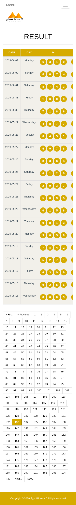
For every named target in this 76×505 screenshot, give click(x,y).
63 (62, 358)
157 (45, 441)
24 (6, 333)
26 (22, 333)
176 (26, 460)
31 (62, 333)
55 (62, 352)
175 (17, 460)
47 (62, 346)
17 (14, 327)
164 (45, 447)
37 (46, 340)
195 (7, 479)
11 (34, 321)
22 (54, 327)
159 (63, 441)
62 (54, 358)
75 (30, 371)
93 (46, 384)
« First (9, 314)
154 (17, 441)
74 (22, 371)
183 (26, 466)
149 (35, 434)
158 (54, 441)
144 (54, 428)
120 (26, 409)
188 (7, 472)
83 (30, 378)
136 (45, 422)
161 (17, 447)
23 (62, 327)
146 (7, 434)
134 (26, 422)
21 (46, 327)
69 (46, 365)
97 (14, 390)
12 (42, 321)
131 (63, 415)
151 (54, 434)
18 (22, 327)
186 (54, 466)
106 (26, 396)
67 (30, 365)
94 (54, 384)
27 (30, 333)
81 (14, 378)
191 (35, 472)
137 (54, 422)
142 (35, 428)
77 (46, 371)
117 (62, 403)
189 (17, 472)
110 (63, 396)
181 (7, 466)
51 (30, 352)
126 (17, 415)
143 (45, 428)
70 (54, 365)
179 (54, 460)
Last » (30, 479)
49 (14, 352)
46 (54, 346)
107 (35, 396)
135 (35, 422)
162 (26, 447)
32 (6, 340)
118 (7, 409)
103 (67, 390)
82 (22, 378)
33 (14, 340)
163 (35, 447)
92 (38, 384)
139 (7, 428)
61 (46, 358)
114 (35, 403)
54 (54, 352)
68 (38, 365)
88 (6, 384)
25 (14, 333)
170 (35, 453)
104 (7, 396)
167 (7, 453)
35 (30, 340)
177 (35, 460)
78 (54, 371)
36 (38, 340)
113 (26, 403)
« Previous (23, 314)
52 (38, 352)
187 (63, 466)
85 (46, 378)
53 (46, 352)
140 (17, 428)
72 (6, 371)
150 (45, 434)
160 (7, 447)
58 (22, 358)
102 (58, 390)
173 (63, 453)
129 (45, 415)
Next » (18, 479)
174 (7, 460)
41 (14, 346)
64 (6, 365)
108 (45, 396)
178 (45, 460)
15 (65, 321)
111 (7, 403)
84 (38, 378)
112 (16, 403)
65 (14, 365)
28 (38, 333)
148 (26, 434)
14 (57, 321)
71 (62, 365)
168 (17, 453)
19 (30, 327)
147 (17, 434)
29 (46, 333)
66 (22, 365)
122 (44, 409)
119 (17, 409)
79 (62, 371)
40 (6, 346)
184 (35, 466)
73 (14, 371)
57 (14, 358)
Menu (10, 5)
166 (63, 447)
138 (63, 422)
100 (39, 390)
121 (35, 409)
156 (35, 441)
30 (54, 333)
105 (17, 396)
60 (38, 358)
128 (35, 415)
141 (26, 428)
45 (46, 346)
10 (26, 321)
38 (54, 340)
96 (6, 390)
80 (6, 378)
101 (48, 390)
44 (38, 346)
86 (54, 378)
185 (45, 466)
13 (49, 321)
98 (22, 390)
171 (45, 453)
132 (7, 422)
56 (6, 358)
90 (22, 384)
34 (22, 340)
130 (54, 415)
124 (63, 409)
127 (26, 415)
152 (63, 434)
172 (54, 453)
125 (7, 415)
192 (45, 472)
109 (54, 396)
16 (6, 327)
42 (22, 346)
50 (22, 352)
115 (44, 403)
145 (63, 428)
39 (62, 340)
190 (26, 472)
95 (62, 384)
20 (38, 327)
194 (63, 472)
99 (30, 390)
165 (54, 447)
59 (30, 358)
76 (38, 371)
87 (62, 378)
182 (17, 466)
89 (14, 384)
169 (26, 453)
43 (30, 346)
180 (63, 460)
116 (53, 403)
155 (26, 441)
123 (54, 409)
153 (7, 441)
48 (6, 352)
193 (54, 472)
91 (30, 384)
